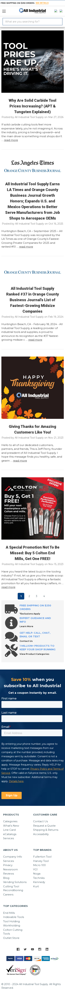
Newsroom (10, 869)
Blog (6, 878)
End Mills (9, 912)
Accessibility (41, 834)
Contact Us (40, 821)
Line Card (9, 829)
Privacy (7, 865)
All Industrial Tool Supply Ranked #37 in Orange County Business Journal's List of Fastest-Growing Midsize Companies (32, 299)
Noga (36, 873)
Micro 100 (39, 865)
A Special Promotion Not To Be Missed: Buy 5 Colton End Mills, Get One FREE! (32, 553)
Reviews (8, 873)
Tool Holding (11, 921)
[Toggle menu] (5, 10)
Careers (8, 894)
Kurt (36, 886)
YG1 (35, 869)
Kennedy (39, 882)
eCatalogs (9, 834)
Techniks (39, 878)
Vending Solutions (15, 882)
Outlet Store (11, 938)
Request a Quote (44, 825)
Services (8, 838)
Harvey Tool (41, 861)
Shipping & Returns (45, 829)
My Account (55, 11)
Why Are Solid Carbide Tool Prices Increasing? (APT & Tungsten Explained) (32, 106)
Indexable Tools (13, 917)
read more (11, 140)
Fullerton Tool (42, 856)
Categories (10, 821)
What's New (11, 825)
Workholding (11, 925)
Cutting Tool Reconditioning (13, 888)
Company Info (12, 856)
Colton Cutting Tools (12, 931)
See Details (42, 3)
